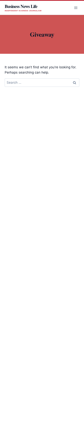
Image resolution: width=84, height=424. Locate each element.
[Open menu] (75, 8)
